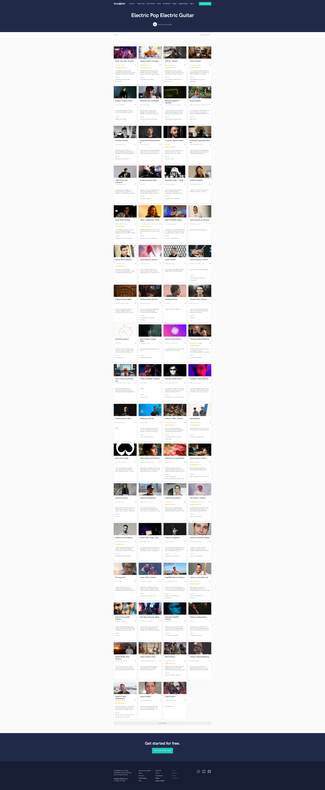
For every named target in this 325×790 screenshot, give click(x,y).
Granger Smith (143, 317)
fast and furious (143, 595)
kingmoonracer (168, 595)
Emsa (166, 159)
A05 (116, 357)
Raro (169, 159)
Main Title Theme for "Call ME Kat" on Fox (124, 715)
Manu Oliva (201, 437)
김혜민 (148, 198)
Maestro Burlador (194, 476)
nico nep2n (167, 635)
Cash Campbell (151, 317)
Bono (201, 357)
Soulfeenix (207, 476)
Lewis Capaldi (118, 81)
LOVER (191, 635)
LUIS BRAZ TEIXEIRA (144, 357)
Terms (173, 770)
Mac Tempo (202, 278)
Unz (141, 198)
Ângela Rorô (123, 238)
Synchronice (193, 317)
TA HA (141, 437)
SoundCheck (166, 3)
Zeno (146, 397)
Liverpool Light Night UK (170, 476)
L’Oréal (191, 516)
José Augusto (129, 238)
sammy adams (193, 81)
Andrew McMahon (194, 79)
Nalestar (125, 119)
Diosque (124, 556)
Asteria (172, 159)
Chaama (145, 437)
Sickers (172, 556)
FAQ (140, 781)
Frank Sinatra (193, 556)
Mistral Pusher (193, 119)
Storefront (158, 770)
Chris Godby (175, 595)
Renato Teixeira (151, 119)
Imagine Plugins (183, 3)
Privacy (174, 776)
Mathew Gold (200, 595)
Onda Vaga (128, 556)
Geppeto (145, 198)
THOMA (172, 675)
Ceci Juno (167, 238)
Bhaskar (117, 119)
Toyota (195, 516)
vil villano (142, 397)
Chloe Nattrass (118, 159)
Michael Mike (118, 556)
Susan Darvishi (143, 238)
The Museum (143, 320)
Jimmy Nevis (193, 598)
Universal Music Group (170, 437)
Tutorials (174, 773)
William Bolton (154, 238)
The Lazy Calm (168, 439)
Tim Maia (117, 238)
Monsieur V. (201, 476)
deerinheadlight (174, 635)
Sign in (192, 3)
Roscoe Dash (202, 79)
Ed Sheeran (117, 79)
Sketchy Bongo (193, 595)
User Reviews (142, 778)
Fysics (149, 238)
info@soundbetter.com (121, 779)
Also (151, 357)
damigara (117, 635)
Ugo (156, 119)
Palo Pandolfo (168, 397)
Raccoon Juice (121, 357)
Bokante (152, 79)
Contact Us (175, 778)
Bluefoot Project (180, 478)
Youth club (167, 675)
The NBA (150, 595)
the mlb (154, 595)
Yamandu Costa (143, 119)
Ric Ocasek (197, 357)
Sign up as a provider (145, 770)
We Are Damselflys (175, 198)
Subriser (117, 516)
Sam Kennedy (126, 159)
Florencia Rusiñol (174, 238)
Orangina (200, 516)
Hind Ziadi (150, 437)
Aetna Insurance (119, 717)
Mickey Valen (200, 556)
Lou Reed (192, 357)
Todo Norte (176, 556)
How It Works (151, 3)
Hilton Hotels (126, 717)
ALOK (121, 119)
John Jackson (168, 598)
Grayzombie (167, 198)
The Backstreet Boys (125, 79)
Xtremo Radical (193, 280)
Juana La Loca (175, 397)
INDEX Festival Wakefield (170, 478)
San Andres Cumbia (194, 278)
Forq (148, 79)
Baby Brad (167, 556)
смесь (195, 635)
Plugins (174, 3)
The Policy (192, 437)
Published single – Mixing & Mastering (173, 119)
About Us (141, 776)
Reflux (196, 437)
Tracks (159, 3)
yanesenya (199, 635)
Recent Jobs (141, 3)
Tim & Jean (178, 437)
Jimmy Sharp (178, 675)
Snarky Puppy (143, 79)
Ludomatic (181, 397)
